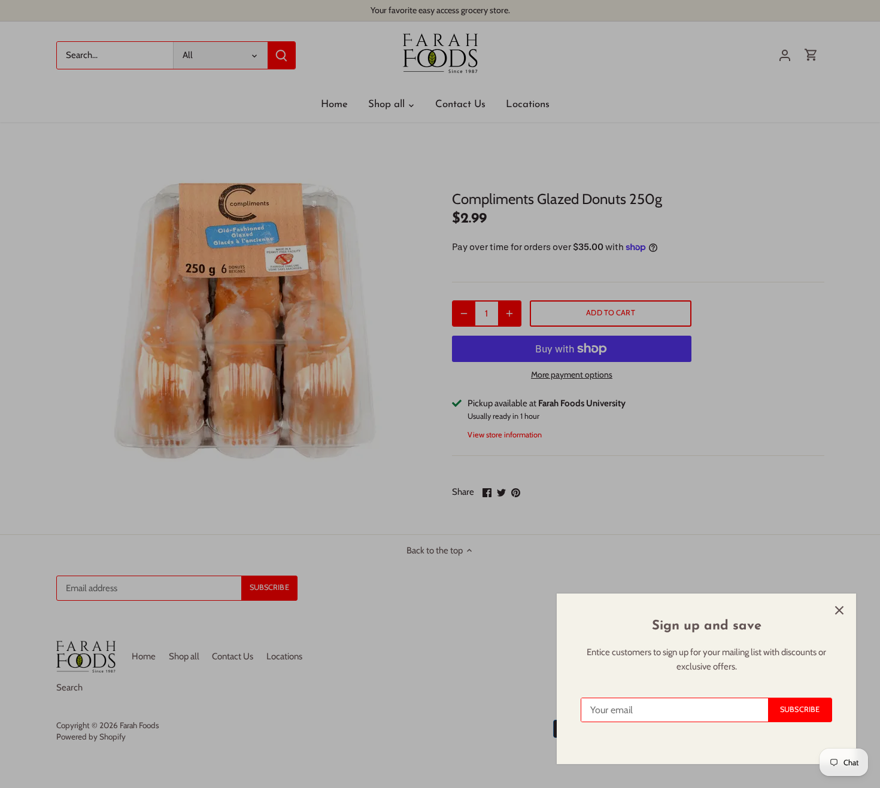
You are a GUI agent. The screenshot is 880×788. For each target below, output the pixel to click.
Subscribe (800, 709)
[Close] (839, 610)
